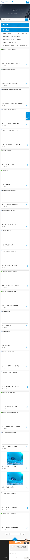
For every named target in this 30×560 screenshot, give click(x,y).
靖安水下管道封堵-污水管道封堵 (10, 83)
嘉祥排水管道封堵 (6, 325)
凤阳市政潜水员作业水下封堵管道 (10, 285)
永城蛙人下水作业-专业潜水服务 (10, 446)
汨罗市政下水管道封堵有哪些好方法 (11, 426)
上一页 (12, 534)
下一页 (17, 534)
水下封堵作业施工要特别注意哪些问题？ (12, 39)
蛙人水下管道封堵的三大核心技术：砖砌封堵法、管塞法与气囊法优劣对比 (15, 45)
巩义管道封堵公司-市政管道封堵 (10, 507)
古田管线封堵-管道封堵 (8, 487)
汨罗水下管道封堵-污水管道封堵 (10, 204)
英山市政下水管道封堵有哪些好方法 (11, 63)
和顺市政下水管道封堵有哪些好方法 (11, 144)
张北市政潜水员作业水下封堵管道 (10, 124)
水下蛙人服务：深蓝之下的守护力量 (11, 36)
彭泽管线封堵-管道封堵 (8, 245)
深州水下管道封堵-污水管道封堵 (10, 265)
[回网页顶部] (28, 113)
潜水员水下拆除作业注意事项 (10, 42)
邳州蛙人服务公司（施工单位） (10, 406)
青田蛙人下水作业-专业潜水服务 (10, 305)
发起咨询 (26, 557)
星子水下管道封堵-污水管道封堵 (10, 466)
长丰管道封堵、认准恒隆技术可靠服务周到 (13, 103)
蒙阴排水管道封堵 (6, 345)
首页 (16, 13)
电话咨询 (27, 118)
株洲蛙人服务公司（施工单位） (10, 224)
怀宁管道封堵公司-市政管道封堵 (10, 527)
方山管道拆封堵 (6, 184)
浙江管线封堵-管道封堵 (8, 164)
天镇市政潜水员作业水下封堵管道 (10, 386)
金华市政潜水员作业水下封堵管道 (10, 366)
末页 (23, 534)
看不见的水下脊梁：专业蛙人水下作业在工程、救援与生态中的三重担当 (15, 33)
